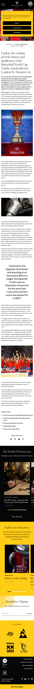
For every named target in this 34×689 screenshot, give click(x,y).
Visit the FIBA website (9, 426)
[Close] (31, 13)
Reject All (17, 23)
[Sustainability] (4, 671)
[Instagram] (32, 679)
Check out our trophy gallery (11, 429)
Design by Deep (5, 681)
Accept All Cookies (17, 28)
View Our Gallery (17, 686)
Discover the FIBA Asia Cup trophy (13, 423)
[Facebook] (22, 679)
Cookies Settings (17, 32)
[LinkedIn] (25, 679)
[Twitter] (29, 679)
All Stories (17, 516)
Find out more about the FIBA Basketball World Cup (18, 415)
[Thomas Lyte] (30, 4)
